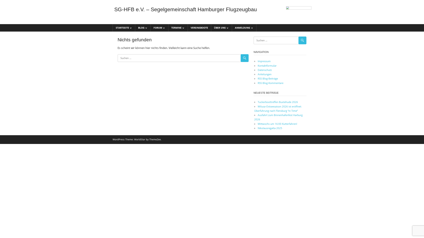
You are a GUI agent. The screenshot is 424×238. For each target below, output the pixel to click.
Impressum (264, 61)
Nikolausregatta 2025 (270, 128)
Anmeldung (242, 27)
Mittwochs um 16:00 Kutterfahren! (277, 123)
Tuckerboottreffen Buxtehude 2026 (278, 102)
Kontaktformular (267, 65)
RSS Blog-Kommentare (270, 83)
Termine (176, 27)
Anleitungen (264, 74)
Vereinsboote (199, 27)
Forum (158, 27)
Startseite (122, 27)
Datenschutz (265, 70)
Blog (141, 27)
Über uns (220, 27)
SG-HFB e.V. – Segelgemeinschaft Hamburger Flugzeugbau (185, 9)
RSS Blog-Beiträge (268, 78)
